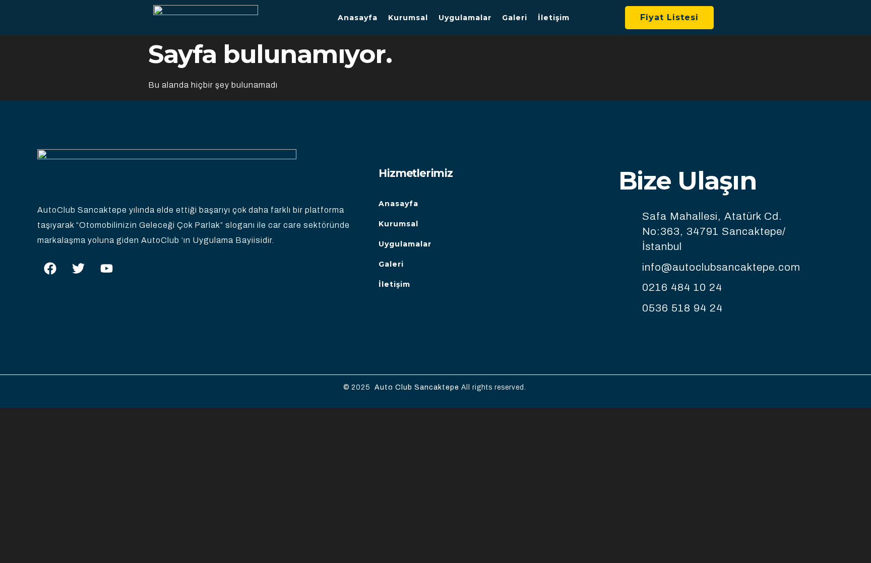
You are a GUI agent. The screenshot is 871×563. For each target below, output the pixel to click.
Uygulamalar (465, 17)
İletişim (554, 17)
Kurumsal (408, 17)
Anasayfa (358, 17)
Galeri (514, 17)
